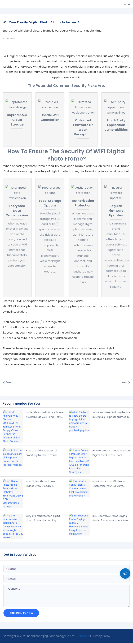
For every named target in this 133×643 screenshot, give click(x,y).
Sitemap (83, 636)
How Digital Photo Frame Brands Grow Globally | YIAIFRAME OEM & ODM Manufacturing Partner (40, 484)
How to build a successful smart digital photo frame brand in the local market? (42, 453)
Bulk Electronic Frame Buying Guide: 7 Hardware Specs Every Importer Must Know (111, 518)
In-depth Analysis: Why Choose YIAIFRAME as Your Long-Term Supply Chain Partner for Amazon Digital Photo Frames (45, 415)
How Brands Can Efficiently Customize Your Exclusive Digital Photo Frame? (108, 484)
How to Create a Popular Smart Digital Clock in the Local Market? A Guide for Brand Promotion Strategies (111, 453)
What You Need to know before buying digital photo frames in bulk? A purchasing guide (111, 415)
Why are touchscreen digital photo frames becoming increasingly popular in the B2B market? (44, 518)
